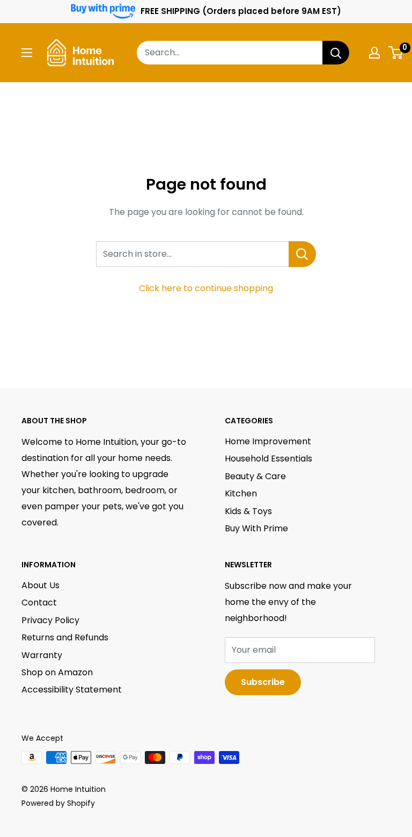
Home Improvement (268, 441)
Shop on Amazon (57, 672)
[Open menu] (26, 52)
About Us (40, 585)
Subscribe (263, 682)
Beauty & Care (255, 476)
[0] (396, 52)
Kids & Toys (248, 511)
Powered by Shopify (58, 803)
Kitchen (241, 493)
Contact (39, 602)
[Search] (335, 52)
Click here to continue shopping (206, 288)
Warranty (41, 655)
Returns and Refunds (64, 637)
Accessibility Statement (71, 689)
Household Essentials (268, 458)
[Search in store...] (302, 254)
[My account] (374, 53)
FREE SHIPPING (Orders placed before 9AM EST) (241, 11)
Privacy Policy (50, 620)
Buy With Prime (256, 528)
